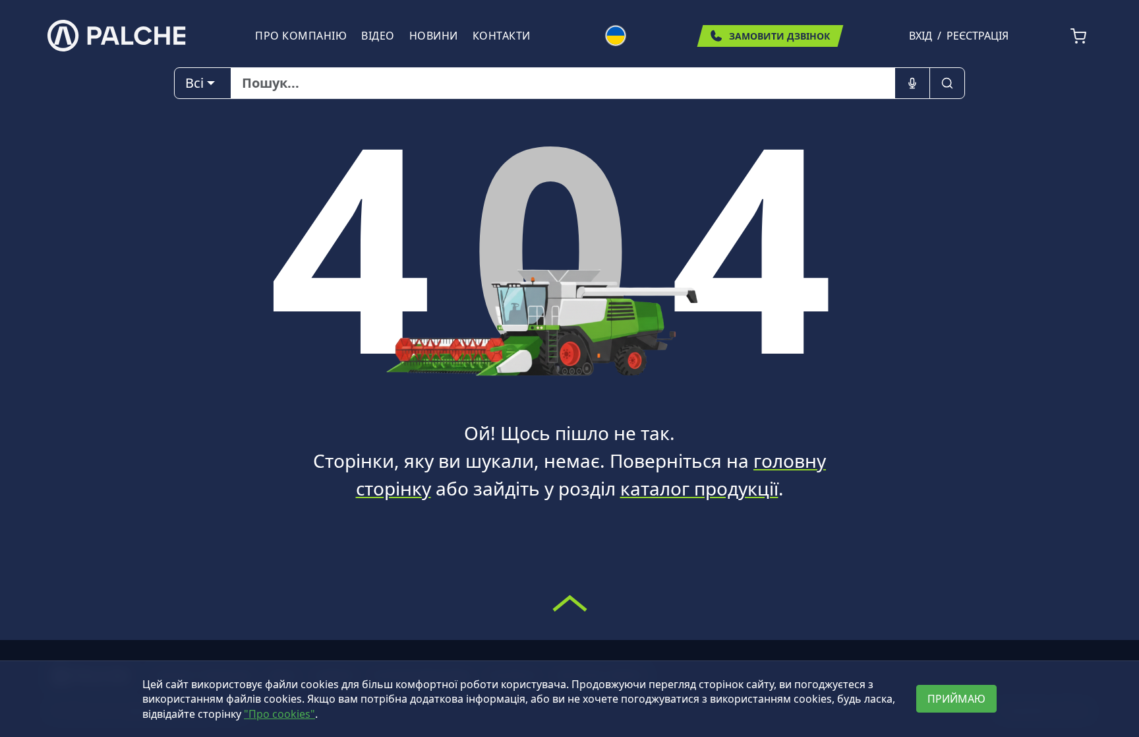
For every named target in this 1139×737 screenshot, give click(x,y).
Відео (378, 35)
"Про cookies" (279, 714)
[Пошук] (947, 83)
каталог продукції (699, 488)
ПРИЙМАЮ (956, 698)
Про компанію (301, 35)
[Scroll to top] (569, 603)
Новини (433, 35)
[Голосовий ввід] (912, 83)
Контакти (502, 35)
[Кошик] (1078, 36)
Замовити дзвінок (779, 36)
